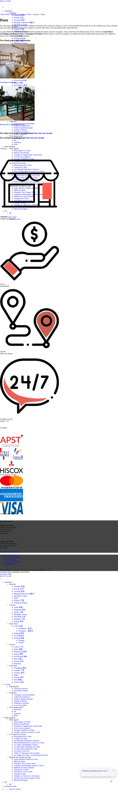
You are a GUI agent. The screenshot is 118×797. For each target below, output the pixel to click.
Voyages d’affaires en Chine (24, 730)
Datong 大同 (18, 18)
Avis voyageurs (10, 560)
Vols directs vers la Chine (23, 772)
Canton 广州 (18, 647)
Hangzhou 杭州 (20, 38)
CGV (7, 566)
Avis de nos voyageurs (22, 728)
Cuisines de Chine (20, 738)
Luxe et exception (20, 705)
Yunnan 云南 (19, 682)
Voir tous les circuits (43, 133)
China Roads (4, 14)
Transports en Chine (21, 770)
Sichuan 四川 (19, 677)
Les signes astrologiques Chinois (26, 745)
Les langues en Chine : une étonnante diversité (31, 755)
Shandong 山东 (19, 617)
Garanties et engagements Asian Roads (28, 726)
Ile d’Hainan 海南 (20, 85)
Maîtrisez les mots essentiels (24, 768)
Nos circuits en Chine (12, 558)
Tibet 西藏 (18, 680)
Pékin (16, 598)
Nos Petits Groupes (21, 691)
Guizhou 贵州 (19, 673)
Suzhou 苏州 (19, 621)
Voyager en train (20, 774)
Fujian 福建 (18, 649)
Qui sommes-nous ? (12, 556)
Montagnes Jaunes (20, 43)
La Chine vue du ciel (21, 751)
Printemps (17, 709)
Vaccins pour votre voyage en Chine (27, 778)
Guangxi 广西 (19, 670)
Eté (15, 140)
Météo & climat (19, 761)
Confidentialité (10, 564)
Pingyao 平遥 (19, 29)
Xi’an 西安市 (19, 636)
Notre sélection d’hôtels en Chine (26, 759)
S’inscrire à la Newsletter (9, 552)
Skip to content (5, 1)
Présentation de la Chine (22, 736)
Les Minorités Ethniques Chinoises (26, 741)
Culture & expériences (22, 126)
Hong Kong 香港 (20, 80)
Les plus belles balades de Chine (25, 749)
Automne (17, 142)
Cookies (48, 570)
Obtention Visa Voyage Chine (25, 763)
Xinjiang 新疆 (19, 638)
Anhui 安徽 (18, 607)
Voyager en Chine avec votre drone (27, 776)
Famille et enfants (20, 130)
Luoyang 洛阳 (19, 20)
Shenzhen (17, 664)
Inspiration (8, 11)
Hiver (16, 144)
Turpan (21, 642)
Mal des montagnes (21, 780)
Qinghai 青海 (19, 633)
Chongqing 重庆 (20, 668)
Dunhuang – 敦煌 (25, 628)
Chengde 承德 (19, 586)
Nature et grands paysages (23, 128)
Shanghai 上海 (19, 619)
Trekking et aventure (21, 703)
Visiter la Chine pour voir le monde (26, 753)
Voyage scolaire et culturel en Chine (27, 732)
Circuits (7, 684)
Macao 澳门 (18, 659)
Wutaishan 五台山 (20, 603)
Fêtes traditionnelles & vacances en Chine (29, 743)
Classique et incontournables (24, 695)
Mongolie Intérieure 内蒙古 (24, 22)
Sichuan (36, 14)
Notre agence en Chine (22, 151)
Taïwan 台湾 (18, 661)
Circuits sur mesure (21, 689)
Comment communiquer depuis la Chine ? (29, 765)
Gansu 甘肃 (18, 626)
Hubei (16, 675)
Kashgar (21, 640)
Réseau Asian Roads (21, 153)
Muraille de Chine (20, 596)
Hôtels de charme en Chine (21, 14)
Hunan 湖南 (18, 83)
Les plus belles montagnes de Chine (27, 747)
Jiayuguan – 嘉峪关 (25, 631)
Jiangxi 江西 (18, 612)
